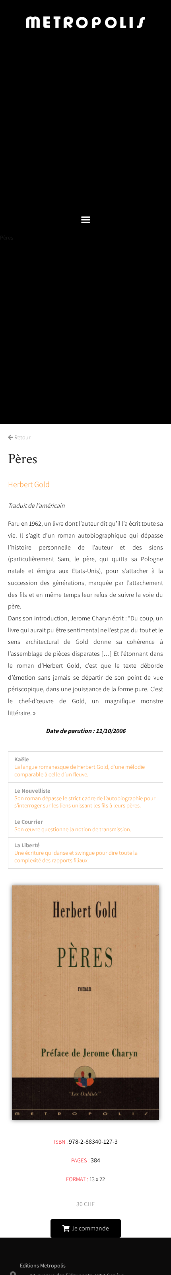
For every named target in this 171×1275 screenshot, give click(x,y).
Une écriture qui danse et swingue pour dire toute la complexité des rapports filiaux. (76, 856)
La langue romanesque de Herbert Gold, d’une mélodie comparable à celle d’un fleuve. (79, 770)
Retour (22, 437)
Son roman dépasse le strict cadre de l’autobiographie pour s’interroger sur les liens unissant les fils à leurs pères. (84, 801)
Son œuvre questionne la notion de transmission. (72, 829)
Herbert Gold (29, 484)
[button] (85, 219)
